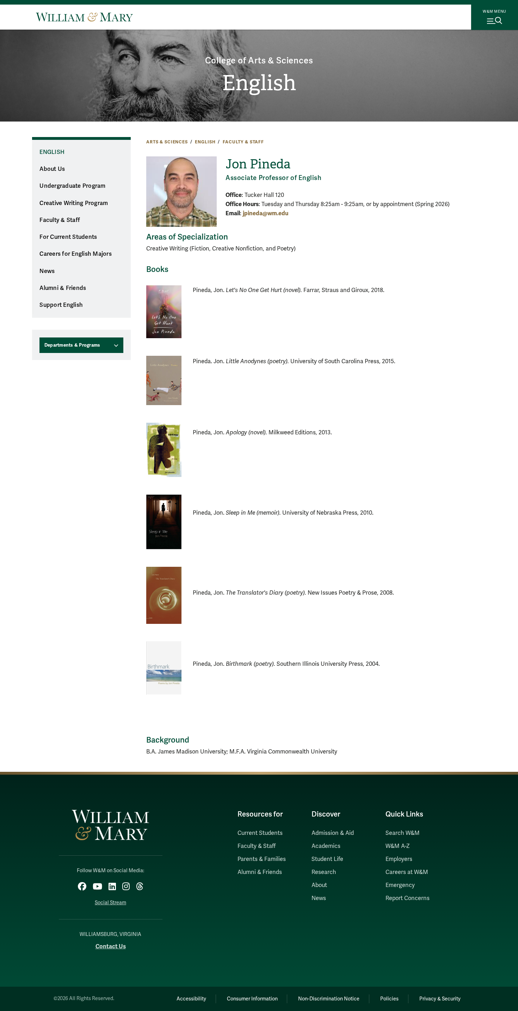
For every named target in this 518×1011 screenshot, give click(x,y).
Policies (389, 999)
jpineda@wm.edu (265, 213)
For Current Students (68, 237)
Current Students (260, 833)
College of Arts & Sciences (259, 61)
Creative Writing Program (73, 203)
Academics (326, 846)
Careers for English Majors (75, 254)
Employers (399, 859)
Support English (61, 305)
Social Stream (110, 903)
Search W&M (403, 833)
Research (324, 872)
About (319, 885)
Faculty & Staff (243, 142)
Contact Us (110, 946)
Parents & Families (262, 859)
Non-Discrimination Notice (328, 999)
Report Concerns (408, 898)
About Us (52, 169)
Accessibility (191, 999)
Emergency (400, 885)
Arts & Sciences (167, 142)
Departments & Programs (72, 345)
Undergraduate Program (72, 186)
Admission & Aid (333, 833)
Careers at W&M (407, 872)
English (259, 83)
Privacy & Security (440, 999)
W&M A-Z (398, 846)
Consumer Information (252, 999)
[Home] (84, 17)
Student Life (327, 859)
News (47, 271)
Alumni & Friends (62, 288)
